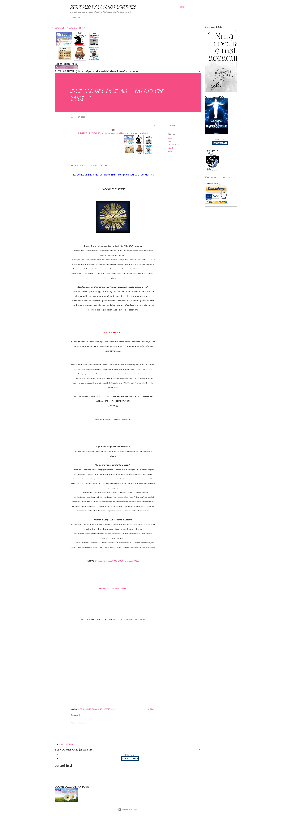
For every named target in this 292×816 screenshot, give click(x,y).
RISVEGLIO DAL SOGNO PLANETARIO (103, 7)
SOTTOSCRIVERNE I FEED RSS (129, 619)
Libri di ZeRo (66, 744)
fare (169, 142)
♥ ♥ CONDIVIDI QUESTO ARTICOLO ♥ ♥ (89, 165)
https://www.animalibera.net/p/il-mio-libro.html (125, 133)
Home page (76, 17)
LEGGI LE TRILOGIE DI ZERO (70, 27)
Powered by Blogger (129, 809)
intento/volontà (173, 145)
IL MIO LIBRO (220, 140)
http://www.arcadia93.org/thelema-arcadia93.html (118, 561)
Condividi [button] (172, 126)
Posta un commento (78, 723)
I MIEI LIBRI (130, 754)
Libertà (170, 148)
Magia (170, 151)
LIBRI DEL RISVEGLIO (89, 133)
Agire (170, 138)
